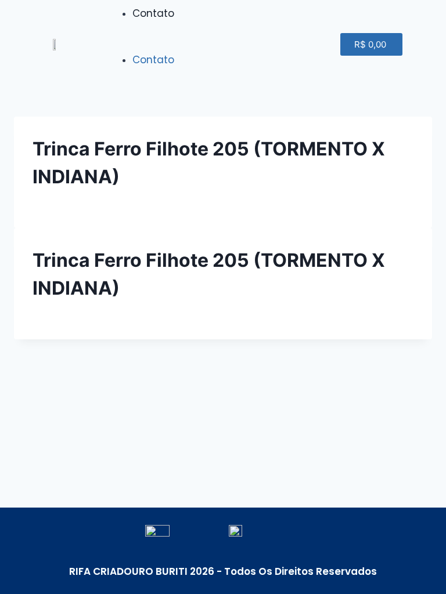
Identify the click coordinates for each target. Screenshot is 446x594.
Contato (153, 13)
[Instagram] (293, 44)
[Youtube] (265, 44)
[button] (167, 44)
